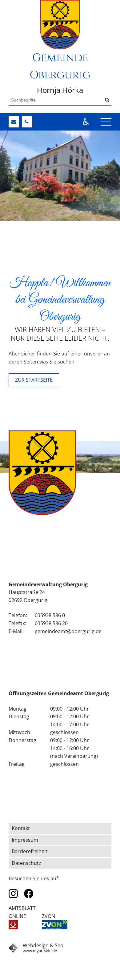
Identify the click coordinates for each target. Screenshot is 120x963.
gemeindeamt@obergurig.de (68, 631)
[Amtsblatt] (13, 924)
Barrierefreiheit (29, 851)
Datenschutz (26, 863)
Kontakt (21, 828)
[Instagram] (13, 893)
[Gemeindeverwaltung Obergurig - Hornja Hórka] (60, 24)
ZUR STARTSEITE (34, 379)
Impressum (25, 839)
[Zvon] (54, 924)
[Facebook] (28, 893)
